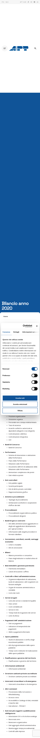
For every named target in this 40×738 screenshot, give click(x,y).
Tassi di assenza (15, 425)
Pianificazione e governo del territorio (22, 661)
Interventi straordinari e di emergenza (23, 684)
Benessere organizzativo (18, 722)
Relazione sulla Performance (19, 464)
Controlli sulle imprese (17, 731)
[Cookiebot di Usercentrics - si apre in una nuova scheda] (24, 326)
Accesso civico (14, 697)
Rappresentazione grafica (18, 492)
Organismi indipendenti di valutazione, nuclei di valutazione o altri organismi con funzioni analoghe (23, 581)
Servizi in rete (14, 610)
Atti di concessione (15, 548)
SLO (7, 2)
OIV (10, 440)
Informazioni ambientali (17, 669)
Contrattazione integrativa (18, 437)
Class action (13, 604)
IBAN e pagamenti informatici (19, 632)
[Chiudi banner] (37, 326)
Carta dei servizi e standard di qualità (22, 601)
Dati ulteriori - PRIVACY (17, 706)
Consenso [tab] (6, 332)
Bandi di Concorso (15, 447)
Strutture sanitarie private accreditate (22, 676)
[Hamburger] (5, 48)
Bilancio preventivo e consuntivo (20, 555)
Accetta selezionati (20, 404)
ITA (3, 2)
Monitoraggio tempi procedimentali (21, 728)
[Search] (35, 48)
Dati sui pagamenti (15, 623)
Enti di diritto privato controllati (20, 489)
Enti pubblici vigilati (15, 483)
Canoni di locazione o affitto (19, 572)
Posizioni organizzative (17, 416)
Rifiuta (20, 410)
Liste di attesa (14, 616)
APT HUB (23, 2)
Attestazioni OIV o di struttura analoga (23, 716)
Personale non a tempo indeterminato (22, 422)
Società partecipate (16, 486)
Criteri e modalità (15, 545)
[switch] (34, 375)
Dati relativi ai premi (16, 475)
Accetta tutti (20, 398)
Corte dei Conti (14, 593)
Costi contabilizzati (15, 607)
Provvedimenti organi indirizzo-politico (23, 513)
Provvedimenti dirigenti (17, 516)
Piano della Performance (17, 461)
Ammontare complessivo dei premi (21, 472)
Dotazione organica (16, 419)
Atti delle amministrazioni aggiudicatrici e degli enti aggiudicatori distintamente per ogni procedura (23, 526)
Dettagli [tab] (16, 332)
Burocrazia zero (14, 719)
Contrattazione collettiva (18, 434)
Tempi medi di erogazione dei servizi (22, 613)
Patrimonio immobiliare (17, 569)
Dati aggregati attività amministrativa (22, 725)
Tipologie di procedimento (18, 500)
